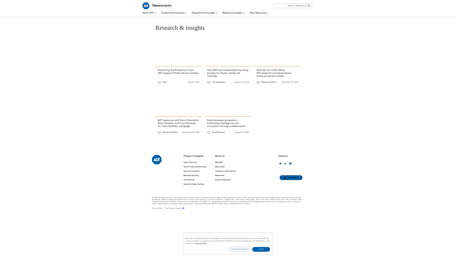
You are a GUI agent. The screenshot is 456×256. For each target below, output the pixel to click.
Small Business (218, 132)
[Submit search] (309, 5)
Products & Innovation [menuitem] (172, 13)
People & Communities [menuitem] (203, 13)
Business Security (191, 175)
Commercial (189, 180)
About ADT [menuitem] (148, 13)
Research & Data (269, 82)
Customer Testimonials (225, 171)
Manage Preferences (239, 249)
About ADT (220, 167)
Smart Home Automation (195, 167)
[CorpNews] (157, 159)
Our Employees (218, 82)
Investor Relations (223, 180)
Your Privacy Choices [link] (172, 208)
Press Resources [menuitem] (258, 13)
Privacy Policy (157, 208)
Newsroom (220, 175)
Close (261, 249)
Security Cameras (192, 171)
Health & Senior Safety (194, 184)
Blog (165, 82)
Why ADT (219, 162)
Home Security (190, 162)
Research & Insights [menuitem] (232, 13)
